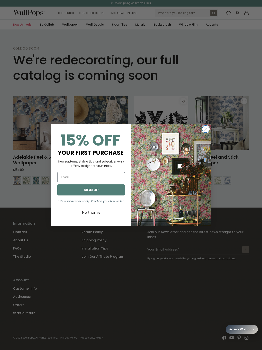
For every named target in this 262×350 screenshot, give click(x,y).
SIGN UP (91, 189)
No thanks (91, 212)
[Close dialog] (205, 129)
